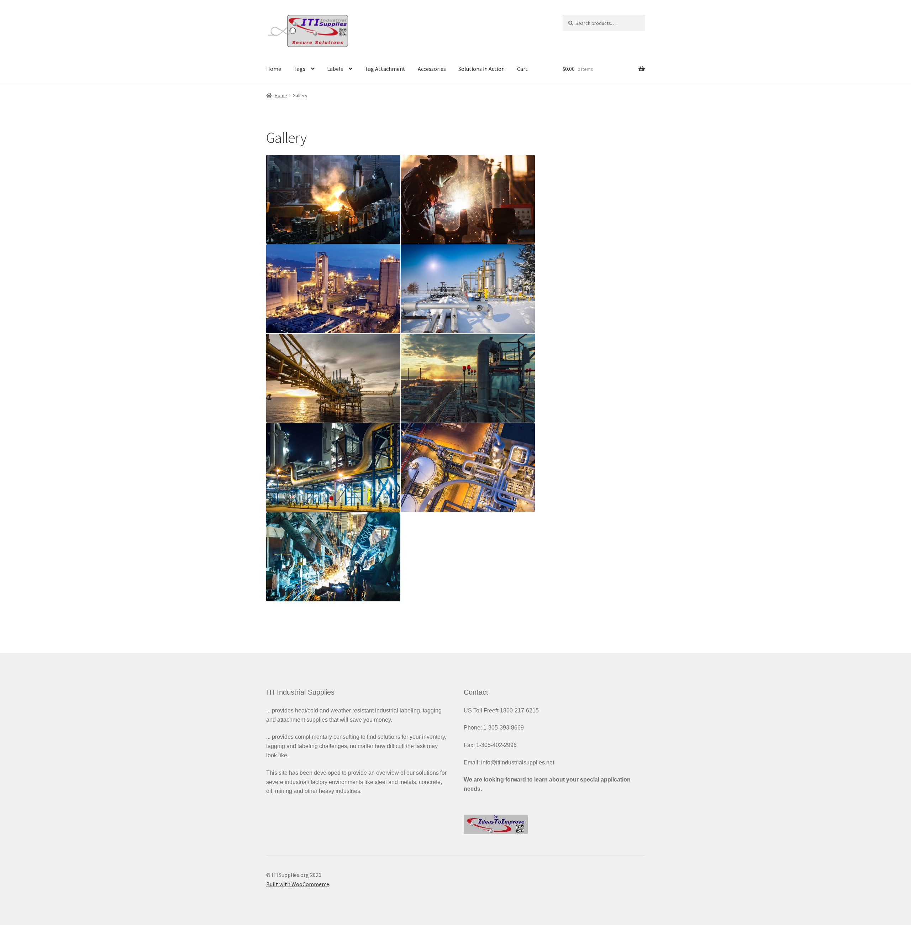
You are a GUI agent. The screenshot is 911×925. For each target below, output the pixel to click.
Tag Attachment (385, 68)
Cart (522, 68)
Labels (335, 68)
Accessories (432, 68)
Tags (299, 68)
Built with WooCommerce (297, 884)
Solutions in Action (481, 68)
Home (273, 68)
